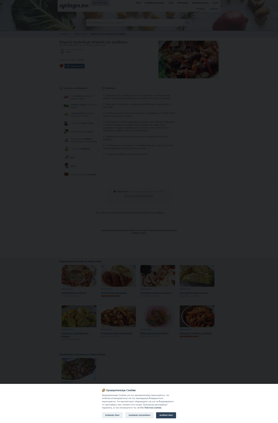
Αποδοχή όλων (166, 415)
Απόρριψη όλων (112, 415)
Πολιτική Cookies (153, 407)
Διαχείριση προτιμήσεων (139, 415)
